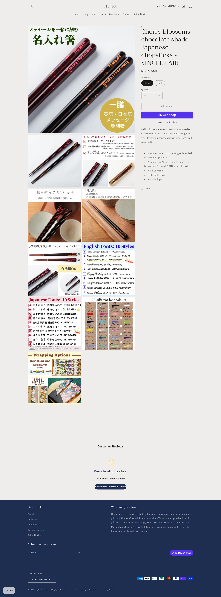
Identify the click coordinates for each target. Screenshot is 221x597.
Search (31, 514)
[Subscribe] (78, 552)
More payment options (167, 122)
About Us (32, 525)
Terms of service (36, 530)
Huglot (37, 590)
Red (160, 83)
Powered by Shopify (49, 590)
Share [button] (147, 188)
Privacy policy (80, 590)
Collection (33, 519)
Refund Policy (34, 535)
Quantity (145, 90)
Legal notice (110, 590)
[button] (31, 6)
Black (147, 83)
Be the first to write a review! (110, 486)
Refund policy (66, 590)
